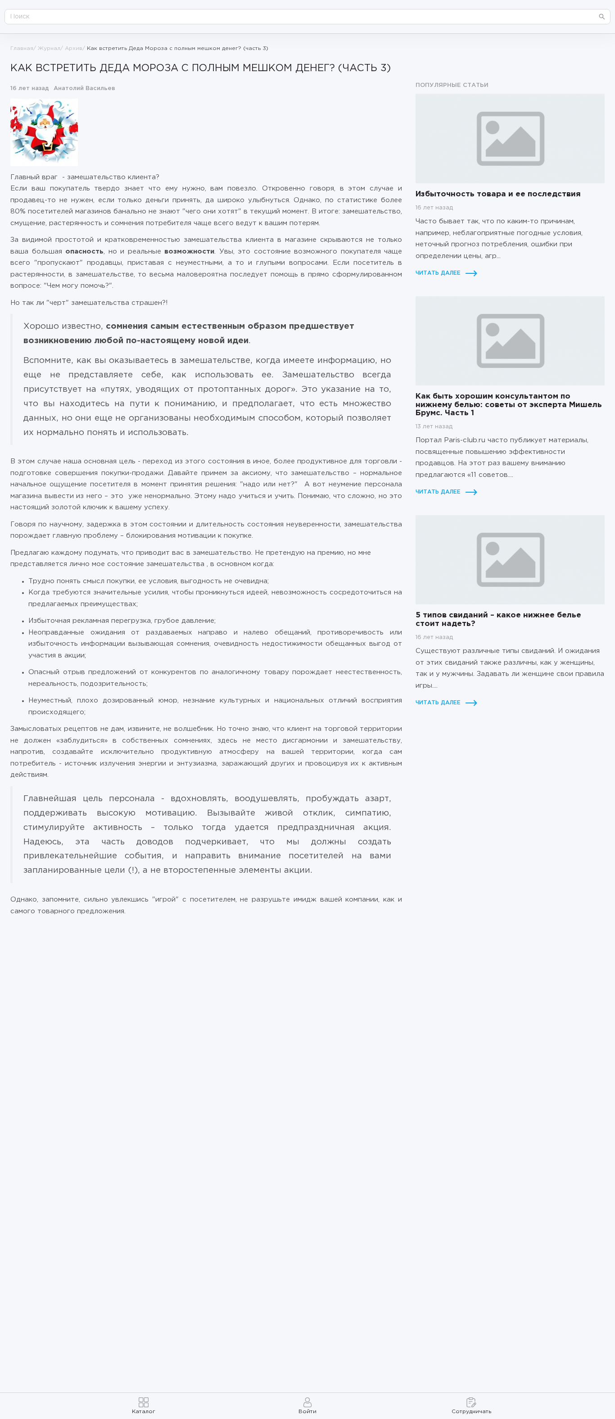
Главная (21, 48)
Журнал (49, 48)
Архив (73, 48)
